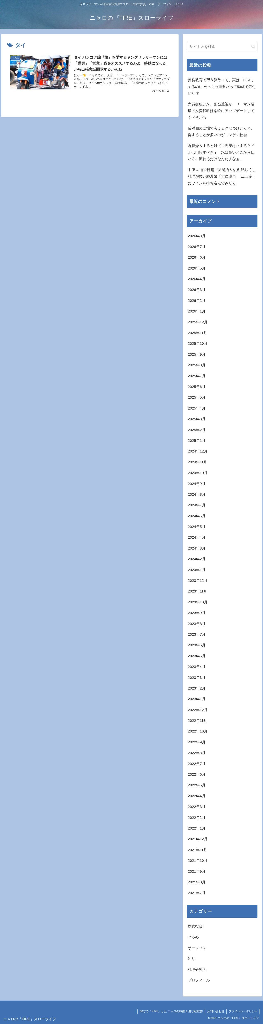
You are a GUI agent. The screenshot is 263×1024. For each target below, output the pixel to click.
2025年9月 (196, 354)
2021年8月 (196, 882)
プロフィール (199, 980)
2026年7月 (196, 247)
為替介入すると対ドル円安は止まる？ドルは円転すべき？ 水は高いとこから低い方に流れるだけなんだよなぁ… (221, 152)
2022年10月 (198, 731)
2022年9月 (196, 742)
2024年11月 (197, 462)
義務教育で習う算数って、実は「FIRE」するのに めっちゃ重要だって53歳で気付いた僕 (222, 86)
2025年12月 (198, 322)
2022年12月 (198, 710)
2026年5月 (196, 268)
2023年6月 (196, 645)
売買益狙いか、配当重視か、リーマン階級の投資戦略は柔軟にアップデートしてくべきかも (221, 111)
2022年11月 (197, 721)
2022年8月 (196, 753)
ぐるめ (193, 937)
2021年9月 (196, 871)
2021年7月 (196, 893)
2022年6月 (196, 774)
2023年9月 (196, 613)
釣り (191, 959)
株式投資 (195, 926)
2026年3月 (196, 290)
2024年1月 (196, 570)
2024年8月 (196, 494)
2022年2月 (196, 818)
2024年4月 (196, 537)
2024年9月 (196, 484)
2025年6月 (196, 387)
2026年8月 (196, 236)
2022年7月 (196, 764)
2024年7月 (196, 505)
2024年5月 (196, 527)
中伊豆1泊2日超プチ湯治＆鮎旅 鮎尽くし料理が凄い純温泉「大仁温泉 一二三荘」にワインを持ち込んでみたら (222, 176)
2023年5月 (196, 656)
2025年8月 (196, 365)
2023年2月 (196, 688)
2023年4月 (196, 667)
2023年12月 (198, 581)
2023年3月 (196, 678)
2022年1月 (196, 828)
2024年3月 (196, 548)
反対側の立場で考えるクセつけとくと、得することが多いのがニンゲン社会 (221, 131)
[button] (253, 46)
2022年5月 (196, 785)
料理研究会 (197, 969)
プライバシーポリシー (243, 1011)
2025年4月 (196, 408)
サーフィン (197, 948)
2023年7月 (196, 634)
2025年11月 (197, 333)
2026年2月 (196, 301)
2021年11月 (197, 850)
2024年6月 (196, 516)
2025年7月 (196, 376)
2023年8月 (196, 624)
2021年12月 (198, 839)
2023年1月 (196, 699)
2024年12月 (198, 451)
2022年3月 (196, 807)
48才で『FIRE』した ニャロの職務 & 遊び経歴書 (171, 1011)
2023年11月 (197, 591)
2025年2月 (196, 430)
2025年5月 (196, 397)
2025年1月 (196, 441)
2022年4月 (196, 796)
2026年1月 (196, 311)
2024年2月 (196, 559)
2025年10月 (198, 343)
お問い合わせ (215, 1011)
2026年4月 (196, 279)
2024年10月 (198, 473)
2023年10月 (198, 602)
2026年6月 (196, 257)
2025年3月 (196, 419)
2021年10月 (198, 861)
